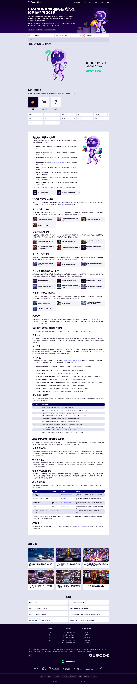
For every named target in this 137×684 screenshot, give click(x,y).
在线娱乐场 (77, 2)
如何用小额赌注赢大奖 (68, 637)
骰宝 (50, 637)
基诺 (50, 635)
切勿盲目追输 (56, 453)
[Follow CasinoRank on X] (97, 655)
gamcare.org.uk (64, 506)
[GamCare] (54, 668)
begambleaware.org (66, 502)
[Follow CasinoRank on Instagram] (94, 655)
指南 (102, 2)
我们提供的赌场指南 (64, 205)
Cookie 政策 (54, 681)
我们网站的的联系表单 (81, 526)
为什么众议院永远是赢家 (68, 632)
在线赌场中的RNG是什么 (68, 640)
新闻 (108, 2)
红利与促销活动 (64, 157)
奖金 (90, 2)
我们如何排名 (86, 640)
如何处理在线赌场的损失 (68, 643)
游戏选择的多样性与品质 (57, 162)
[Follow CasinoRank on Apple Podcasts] (107, 655)
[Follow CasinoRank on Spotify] (104, 655)
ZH (29, 655)
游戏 (85, 2)
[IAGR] (36, 668)
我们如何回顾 (86, 637)
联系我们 (86, 635)
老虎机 (50, 640)
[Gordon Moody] (66, 668)
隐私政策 (86, 643)
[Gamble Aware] (86, 668)
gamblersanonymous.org (67, 494)
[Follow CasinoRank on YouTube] (100, 655)
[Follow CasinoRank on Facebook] (90, 655)
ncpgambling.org (65, 498)
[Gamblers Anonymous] (43, 668)
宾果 (50, 632)
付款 (96, 2)
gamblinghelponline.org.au (67, 510)
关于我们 (86, 632)
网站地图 (83, 681)
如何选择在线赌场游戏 (68, 635)
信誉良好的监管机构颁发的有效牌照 (72, 360)
